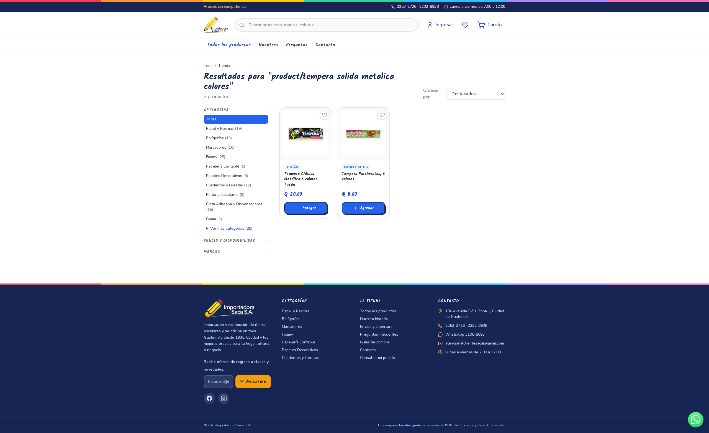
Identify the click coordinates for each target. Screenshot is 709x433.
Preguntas (297, 45)
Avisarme (256, 382)
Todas (211, 119)
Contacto (325, 45)
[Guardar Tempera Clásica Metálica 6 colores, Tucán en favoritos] (325, 115)
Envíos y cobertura (376, 326)
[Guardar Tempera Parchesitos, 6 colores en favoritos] (382, 115)
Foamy (215, 156)
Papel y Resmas (224, 128)
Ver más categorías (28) (231, 228)
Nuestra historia (374, 318)
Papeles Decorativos (227, 175)
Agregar (309, 208)
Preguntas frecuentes (379, 334)
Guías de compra (374, 342)
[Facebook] (209, 398)
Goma (214, 219)
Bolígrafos (219, 138)
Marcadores (220, 147)
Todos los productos (229, 45)
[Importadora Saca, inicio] (216, 25)
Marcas (236, 252)
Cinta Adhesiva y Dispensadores (234, 206)
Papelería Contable (225, 166)
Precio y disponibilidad (236, 241)
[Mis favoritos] (465, 25)
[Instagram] (223, 398)
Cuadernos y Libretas (228, 185)
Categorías (236, 110)
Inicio (208, 65)
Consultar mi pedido (377, 357)
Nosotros (268, 45)
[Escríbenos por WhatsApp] (695, 419)
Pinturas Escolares (225, 194)
